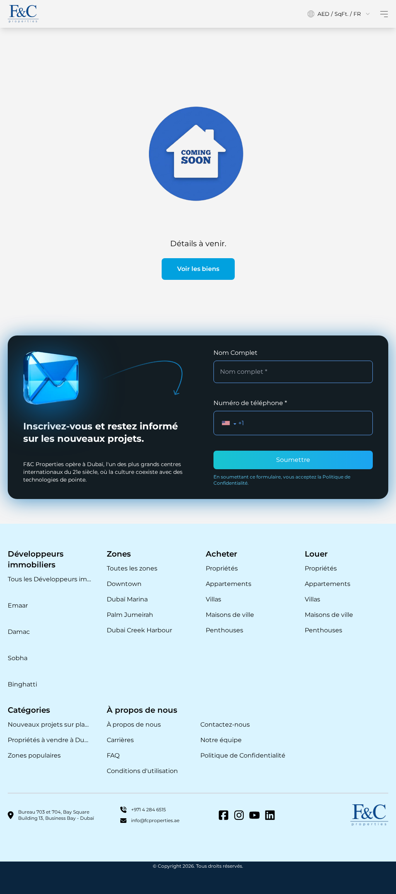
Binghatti (22, 684)
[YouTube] (254, 815)
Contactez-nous (225, 724)
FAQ (113, 755)
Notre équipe (221, 740)
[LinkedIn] (270, 815)
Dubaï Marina (127, 599)
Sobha (17, 658)
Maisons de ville (230, 614)
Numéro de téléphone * (250, 403)
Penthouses (224, 630)
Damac (19, 631)
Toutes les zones (132, 568)
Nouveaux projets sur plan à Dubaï (49, 724)
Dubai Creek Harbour (139, 630)
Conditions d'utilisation (142, 771)
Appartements (228, 583)
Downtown (124, 583)
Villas (213, 599)
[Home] (23, 14)
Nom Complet (235, 352)
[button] (229, 423)
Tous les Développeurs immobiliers (49, 579)
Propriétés (222, 568)
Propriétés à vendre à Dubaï (49, 740)
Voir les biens (198, 268)
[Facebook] (223, 815)
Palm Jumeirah (130, 614)
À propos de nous (134, 724)
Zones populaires (34, 755)
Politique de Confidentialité (242, 755)
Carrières (120, 740)
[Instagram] (239, 815)
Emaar (18, 605)
